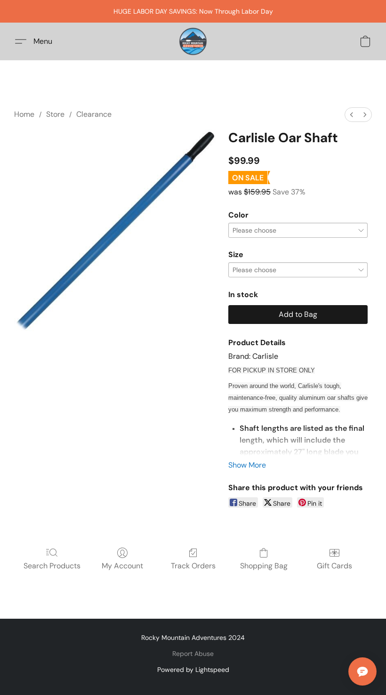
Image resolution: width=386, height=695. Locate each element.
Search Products (52, 566)
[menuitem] (351, 114)
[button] (193, 41)
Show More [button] (247, 465)
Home (24, 114)
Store (55, 114)
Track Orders (193, 566)
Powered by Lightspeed (193, 669)
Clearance (94, 114)
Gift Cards (334, 566)
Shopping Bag (264, 566)
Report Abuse (193, 653)
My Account (122, 566)
